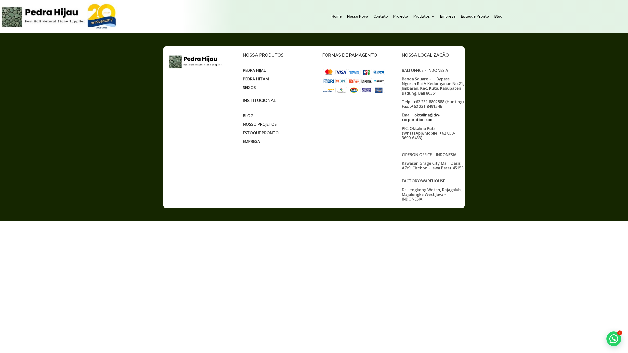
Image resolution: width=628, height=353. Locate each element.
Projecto (400, 16)
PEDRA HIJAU (254, 70)
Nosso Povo (357, 16)
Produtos (421, 16)
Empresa (448, 16)
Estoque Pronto (475, 16)
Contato (380, 16)
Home (336, 16)
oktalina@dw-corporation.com (421, 117)
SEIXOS (249, 87)
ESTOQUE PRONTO (261, 133)
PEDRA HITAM (256, 79)
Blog (498, 16)
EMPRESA (251, 141)
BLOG (248, 115)
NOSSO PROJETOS (260, 124)
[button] (613, 338)
